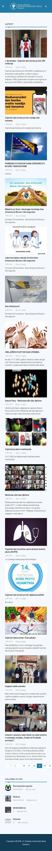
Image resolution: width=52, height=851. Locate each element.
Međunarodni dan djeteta (17, 495)
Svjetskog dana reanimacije (18, 449)
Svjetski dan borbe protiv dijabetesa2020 (24, 595)
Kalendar (17, 819)
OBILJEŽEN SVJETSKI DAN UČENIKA (22, 352)
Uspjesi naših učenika (15, 686)
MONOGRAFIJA (19, 808)
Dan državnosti (12, 306)
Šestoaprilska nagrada (22, 786)
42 (34, 766)
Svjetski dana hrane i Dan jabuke (20, 638)
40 (24, 766)
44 (45, 766)
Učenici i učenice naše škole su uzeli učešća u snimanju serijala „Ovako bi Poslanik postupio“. (26, 738)
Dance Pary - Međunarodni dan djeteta (23, 401)
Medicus (16, 797)
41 (29, 766)
